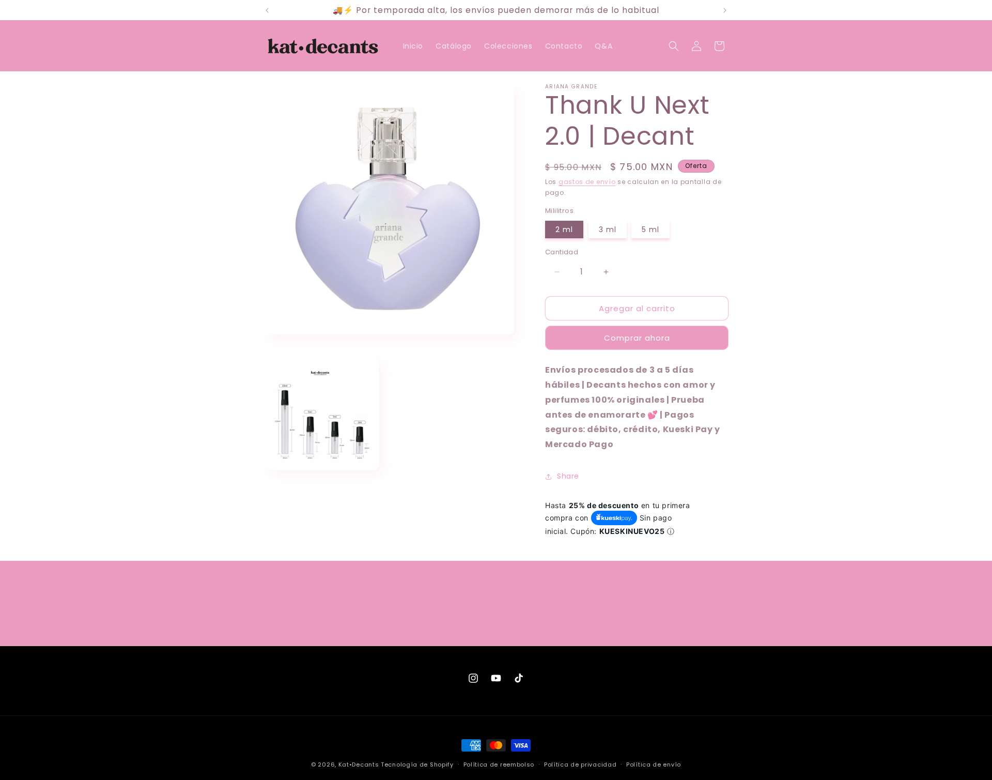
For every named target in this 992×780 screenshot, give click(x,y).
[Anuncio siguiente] (725, 10)
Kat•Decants (358, 764)
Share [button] (568, 476)
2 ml (564, 229)
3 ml (607, 229)
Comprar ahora (637, 337)
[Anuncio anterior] (267, 10)
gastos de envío (587, 181)
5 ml (650, 229)
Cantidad (561, 252)
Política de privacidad (580, 764)
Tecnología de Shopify (417, 764)
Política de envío (653, 764)
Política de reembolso (499, 764)
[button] (673, 46)
